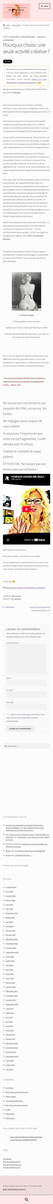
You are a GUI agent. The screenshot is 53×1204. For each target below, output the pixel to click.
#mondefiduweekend (14, 1101)
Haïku (8, 1109)
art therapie (16, 599)
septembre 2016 (12, 1056)
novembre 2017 (12, 996)
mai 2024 (9, 891)
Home (8, 25)
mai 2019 (9, 922)
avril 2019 (9, 926)
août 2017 (10, 1008)
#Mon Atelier (11, 1096)
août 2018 (10, 957)
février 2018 (10, 983)
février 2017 (10, 1034)
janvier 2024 (10, 896)
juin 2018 (9, 965)
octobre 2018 (11, 948)
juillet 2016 (10, 1065)
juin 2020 (9, 904)
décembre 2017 (12, 991)
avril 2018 (9, 974)
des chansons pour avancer (17, 1105)
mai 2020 (9, 909)
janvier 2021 (10, 900)
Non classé (16, 25)
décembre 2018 (12, 939)
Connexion (7, 1159)
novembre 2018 (12, 943)
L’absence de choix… (23, 855)
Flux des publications (11, 1162)
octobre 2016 (11, 1052)
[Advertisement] (26, 781)
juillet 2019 (10, 917)
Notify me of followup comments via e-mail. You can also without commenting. (25, 717)
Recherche (26, 1199)
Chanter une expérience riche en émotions (39, 609)
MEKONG (10, 607)
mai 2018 (9, 969)
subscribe (26, 717)
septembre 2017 (12, 1004)
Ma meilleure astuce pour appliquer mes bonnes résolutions (25, 829)
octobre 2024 (11, 887)
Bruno (8, 851)
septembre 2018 (12, 952)
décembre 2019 (12, 913)
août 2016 (10, 1061)
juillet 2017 (10, 1013)
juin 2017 (9, 1017)
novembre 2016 (12, 1048)
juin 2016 (9, 1069)
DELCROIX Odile (29, 37)
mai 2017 (9, 1022)
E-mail (10, 690)
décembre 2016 (12, 1043)
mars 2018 (10, 978)
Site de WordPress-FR (11, 1167)
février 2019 (10, 931)
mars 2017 (10, 1030)
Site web (10, 702)
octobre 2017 (11, 1000)
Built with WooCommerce (14, 1189)
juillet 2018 (10, 961)
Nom (9, 678)
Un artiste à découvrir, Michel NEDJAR (30, 851)
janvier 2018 (10, 987)
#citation (9, 1088)
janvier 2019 (10, 935)
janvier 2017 (10, 1039)
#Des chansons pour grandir (17, 1092)
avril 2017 (9, 1026)
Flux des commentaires (12, 1164)
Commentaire (13, 643)
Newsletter (10, 1114)
